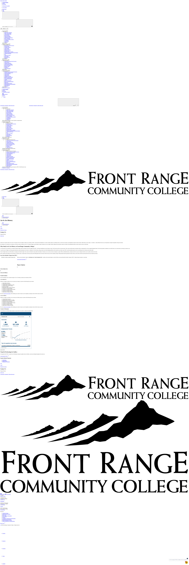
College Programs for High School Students (11, 52)
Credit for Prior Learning (10, 143)
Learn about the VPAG (4, 356)
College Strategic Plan (7, 34)
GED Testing (6, 56)
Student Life (6, 82)
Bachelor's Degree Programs (8, 51)
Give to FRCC (4, 7)
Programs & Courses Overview (9, 45)
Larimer (1, 506)
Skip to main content (3, 0)
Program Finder (6, 46)
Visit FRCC (6, 67)
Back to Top (2, 523)
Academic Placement (7, 63)
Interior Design (4, 360)
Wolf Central (8, 166)
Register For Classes (9, 128)
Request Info (4, 9)
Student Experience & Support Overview (10, 71)
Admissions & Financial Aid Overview (10, 61)
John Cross (2, 372)
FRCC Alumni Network (10, 158)
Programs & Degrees (6, 44)
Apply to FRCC (6, 62)
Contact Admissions (7, 68)
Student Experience (6, 70)
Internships (8, 136)
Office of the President (7, 33)
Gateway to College (7, 55)
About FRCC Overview (8, 32)
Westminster (2, 501)
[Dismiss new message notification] (187, 558)
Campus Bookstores (7, 73)
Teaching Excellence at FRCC (9, 39)
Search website (4, 26)
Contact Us (6, 42)
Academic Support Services (8, 72)
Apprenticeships (6, 50)
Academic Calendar (7, 47)
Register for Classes (3, 366)
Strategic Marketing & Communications (8, 521)
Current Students (5, 2)
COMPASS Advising (7, 76)
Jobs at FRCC (4, 516)
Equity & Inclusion (9, 113)
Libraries (5, 79)
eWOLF (3, 3)
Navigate (3, 517)
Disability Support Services (8, 77)
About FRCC (5, 31)
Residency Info (6, 66)
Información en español (6, 92)
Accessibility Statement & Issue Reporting (8, 518)
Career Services (6, 75)
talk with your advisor (7, 293)
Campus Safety (6, 74)
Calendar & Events (5, 513)
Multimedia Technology (6, 361)
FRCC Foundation (7, 38)
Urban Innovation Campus (8, 37)
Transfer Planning (7, 85)
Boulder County (2, 496)
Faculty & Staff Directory (6, 514)
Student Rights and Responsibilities (9, 84)
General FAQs (6, 41)
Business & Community (6, 87)
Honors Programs (9, 135)
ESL (5, 54)
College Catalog (6, 49)
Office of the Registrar (7, 80)
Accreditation (6, 40)
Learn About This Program (22, 259)
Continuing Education (7, 53)
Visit (3, 10)
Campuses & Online (7, 36)
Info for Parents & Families (8, 64)
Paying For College (7, 65)
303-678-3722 (2, 499)
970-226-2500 (2, 509)
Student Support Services (8, 83)
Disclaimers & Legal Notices (6, 519)
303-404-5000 (2, 504)
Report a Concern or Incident (8, 81)
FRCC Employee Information (7, 515)
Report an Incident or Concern (7, 520)
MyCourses (4, 4)
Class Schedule (6, 48)
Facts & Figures (8, 112)
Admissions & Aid (6, 60)
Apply (3, 198)
